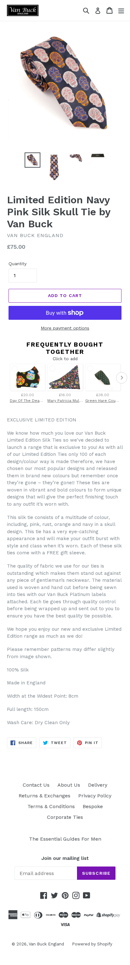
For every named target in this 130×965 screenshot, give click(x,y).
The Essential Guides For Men (65, 839)
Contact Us (36, 785)
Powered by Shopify (92, 944)
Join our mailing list (65, 858)
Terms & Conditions (51, 806)
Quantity (18, 263)
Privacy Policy (94, 796)
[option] (32, 160)
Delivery (97, 785)
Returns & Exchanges (44, 796)
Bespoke (93, 806)
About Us (68, 785)
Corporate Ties (65, 817)
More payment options (65, 328)
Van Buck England (46, 944)
